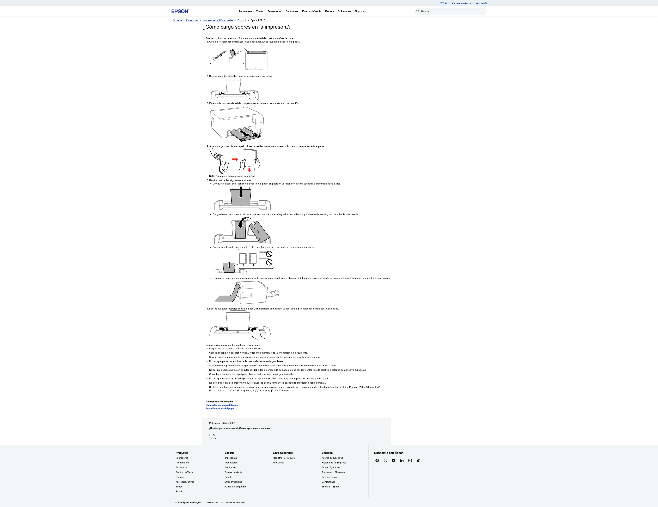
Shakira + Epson (330, 486)
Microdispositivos (185, 481)
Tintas (179, 486)
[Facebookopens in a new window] (377, 460)
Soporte (177, 20)
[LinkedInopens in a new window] (402, 460)
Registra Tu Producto (284, 457)
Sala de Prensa (330, 477)
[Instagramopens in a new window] (410, 460)
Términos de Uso (215, 503)
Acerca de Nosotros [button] (460, 3)
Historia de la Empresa (334, 462)
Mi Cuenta (278, 462)
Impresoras (192, 20)
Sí (214, 435)
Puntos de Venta (184, 472)
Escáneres (181, 467)
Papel (179, 491)
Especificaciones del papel (220, 408)
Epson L (241, 20)
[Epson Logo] (180, 11)
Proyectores (182, 462)
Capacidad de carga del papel (222, 405)
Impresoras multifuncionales (218, 20)
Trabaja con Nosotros (333, 472)
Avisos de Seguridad (235, 486)
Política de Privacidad (236, 503)
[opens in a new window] (418, 460)
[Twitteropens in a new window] (385, 460)
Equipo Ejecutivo (331, 467)
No (214, 438)
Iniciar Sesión (481, 3)
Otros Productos (233, 481)
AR (446, 3)
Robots (180, 477)
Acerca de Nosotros (332, 457)
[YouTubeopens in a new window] (394, 460)
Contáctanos (328, 481)
